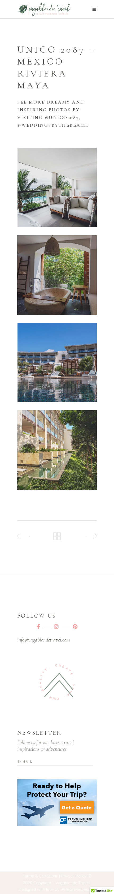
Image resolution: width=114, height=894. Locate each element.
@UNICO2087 (62, 117)
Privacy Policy (73, 876)
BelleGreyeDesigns (77, 889)
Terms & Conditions (40, 876)
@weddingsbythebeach (53, 125)
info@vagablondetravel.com (43, 640)
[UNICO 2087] (57, 187)
